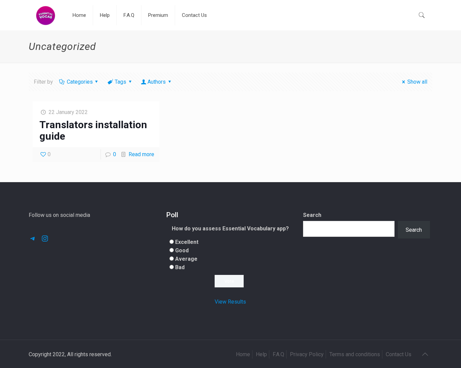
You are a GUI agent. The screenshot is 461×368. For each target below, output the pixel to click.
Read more (141, 154)
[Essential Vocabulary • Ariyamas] (45, 15)
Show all (417, 82)
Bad (180, 267)
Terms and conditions (354, 354)
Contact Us (398, 354)
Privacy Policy (307, 354)
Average (186, 259)
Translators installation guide (93, 130)
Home (243, 354)
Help (261, 354)
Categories (80, 82)
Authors (156, 82)
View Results (230, 302)
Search (312, 215)
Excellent (186, 242)
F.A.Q (278, 354)
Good (182, 250)
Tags (120, 82)
